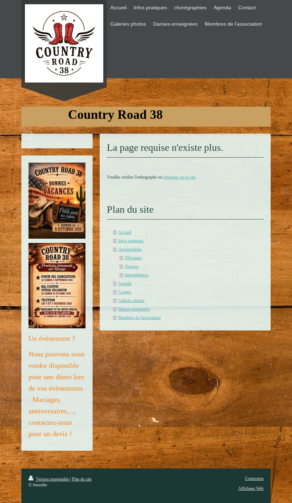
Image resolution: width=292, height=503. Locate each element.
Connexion (254, 478)
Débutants (133, 257)
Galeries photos (131, 300)
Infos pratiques (131, 240)
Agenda (124, 283)
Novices (132, 266)
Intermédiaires (136, 274)
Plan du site (82, 479)
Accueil (124, 232)
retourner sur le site (179, 177)
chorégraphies (130, 249)
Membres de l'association (139, 317)
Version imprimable (52, 479)
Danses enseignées (134, 309)
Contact (124, 292)
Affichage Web (251, 488)
